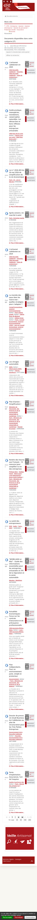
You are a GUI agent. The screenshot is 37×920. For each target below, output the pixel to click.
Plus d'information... (17, 104)
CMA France (7, 861)
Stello (15, 526)
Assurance (20, 30)
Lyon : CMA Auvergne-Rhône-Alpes (16, 631)
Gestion (21, 26)
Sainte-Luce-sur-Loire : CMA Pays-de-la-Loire (16, 137)
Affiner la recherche (12, 55)
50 (21, 820)
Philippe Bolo (13, 472)
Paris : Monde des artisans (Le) (16, 785)
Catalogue (18, 859)
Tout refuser (19, 917)
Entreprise (13, 26)
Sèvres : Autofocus (14, 371)
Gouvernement (14, 679)
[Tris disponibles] (11, 46)
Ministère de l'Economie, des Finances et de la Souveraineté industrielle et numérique (14, 411)
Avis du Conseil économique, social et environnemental (16, 327)
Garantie (13, 31)
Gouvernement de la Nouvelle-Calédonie (15, 733)
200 (29, 820)
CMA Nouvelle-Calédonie (14, 71)
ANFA (11, 367)
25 (17, 820)
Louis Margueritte (15, 475)
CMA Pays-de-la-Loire (16, 133)
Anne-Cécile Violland (15, 477)
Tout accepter (7, 917)
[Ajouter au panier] (27, 64)
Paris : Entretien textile (16, 218)
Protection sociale (10, 30)
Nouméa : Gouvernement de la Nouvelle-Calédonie (15, 737)
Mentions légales (8, 859)
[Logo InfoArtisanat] (20, 838)
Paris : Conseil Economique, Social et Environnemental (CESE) (16, 322)
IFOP (10, 526)
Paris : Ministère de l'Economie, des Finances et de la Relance (16, 683)
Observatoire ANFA (15, 369)
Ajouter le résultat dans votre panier (18, 52)
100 (25, 820)
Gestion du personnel (20, 28)
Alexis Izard (18, 474)
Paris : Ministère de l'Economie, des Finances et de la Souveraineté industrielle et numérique (15, 422)
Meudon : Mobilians (15, 580)
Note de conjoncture (15, 76)
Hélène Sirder (19, 318)
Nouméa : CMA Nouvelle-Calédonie (16, 73)
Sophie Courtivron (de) (16, 782)
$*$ (8, 26)
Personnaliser (30, 917)
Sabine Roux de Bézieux (16, 315)
